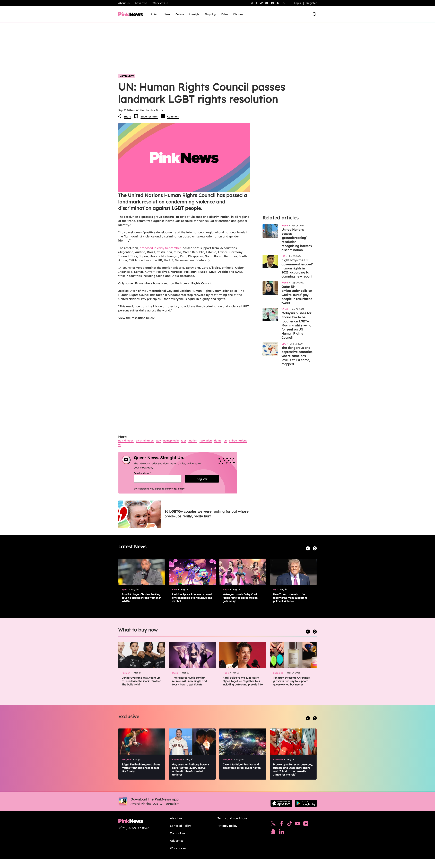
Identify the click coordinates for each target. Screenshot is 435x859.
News (167, 14)
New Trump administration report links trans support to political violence (290, 598)
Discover (238, 14)
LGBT (183, 440)
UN (225, 440)
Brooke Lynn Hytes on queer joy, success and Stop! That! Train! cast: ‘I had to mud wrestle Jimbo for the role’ (293, 769)
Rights (217, 440)
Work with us (160, 3)
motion (192, 440)
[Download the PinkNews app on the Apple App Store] (281, 803)
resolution (205, 440)
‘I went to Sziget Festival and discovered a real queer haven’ (242, 766)
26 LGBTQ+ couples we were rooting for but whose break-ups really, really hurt (206, 513)
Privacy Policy (177, 488)
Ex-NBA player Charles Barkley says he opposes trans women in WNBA (141, 598)
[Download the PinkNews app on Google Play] (306, 803)
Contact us (177, 833)
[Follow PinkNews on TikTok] (289, 824)
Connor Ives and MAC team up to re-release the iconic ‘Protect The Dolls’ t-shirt (141, 681)
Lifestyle (194, 14)
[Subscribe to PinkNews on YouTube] (298, 824)
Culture (180, 14)
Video (224, 14)
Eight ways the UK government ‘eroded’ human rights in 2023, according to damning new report (297, 268)
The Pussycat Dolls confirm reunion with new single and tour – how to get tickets (189, 681)
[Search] (315, 14)
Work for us (178, 848)
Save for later (149, 116)
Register (311, 3)
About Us (123, 3)
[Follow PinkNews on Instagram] (306, 824)
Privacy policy (227, 825)
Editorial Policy (180, 825)
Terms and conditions (232, 818)
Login (297, 3)
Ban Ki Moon (126, 440)
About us (176, 818)
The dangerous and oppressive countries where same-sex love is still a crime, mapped (297, 356)
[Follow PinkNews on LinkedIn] (283, 3)
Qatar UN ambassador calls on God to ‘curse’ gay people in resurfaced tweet (297, 295)
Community (127, 75)
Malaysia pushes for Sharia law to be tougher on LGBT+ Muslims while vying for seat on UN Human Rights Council (296, 325)
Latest (154, 14)
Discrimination (145, 440)
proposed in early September (160, 248)
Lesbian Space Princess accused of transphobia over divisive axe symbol (192, 598)
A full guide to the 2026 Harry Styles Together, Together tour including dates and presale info (243, 681)
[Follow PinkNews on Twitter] (273, 824)
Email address (146, 473)
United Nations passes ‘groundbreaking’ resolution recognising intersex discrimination (297, 240)
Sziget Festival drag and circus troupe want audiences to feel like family (141, 768)
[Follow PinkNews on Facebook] (281, 824)
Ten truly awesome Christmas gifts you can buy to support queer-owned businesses (291, 681)
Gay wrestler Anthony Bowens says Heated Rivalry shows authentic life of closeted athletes (190, 769)
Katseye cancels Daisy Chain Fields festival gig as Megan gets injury (240, 598)
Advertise (141, 3)
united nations (238, 440)
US (119, 444)
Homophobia (171, 440)
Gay (158, 440)
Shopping (210, 14)
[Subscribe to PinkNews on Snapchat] (273, 832)
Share (127, 116)
